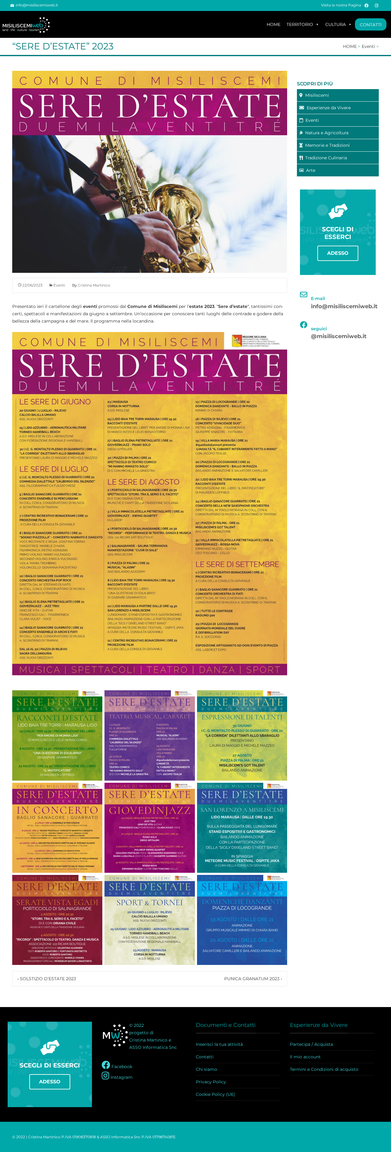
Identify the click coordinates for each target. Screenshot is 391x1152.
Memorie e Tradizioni (326, 145)
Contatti (205, 1057)
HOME (273, 24)
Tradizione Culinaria (325, 158)
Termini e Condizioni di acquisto (324, 1069)
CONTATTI (371, 24)
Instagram (121, 1077)
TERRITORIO (300, 24)
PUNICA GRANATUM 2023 (253, 978)
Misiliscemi (316, 95)
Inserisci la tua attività (219, 1044)
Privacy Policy (211, 1082)
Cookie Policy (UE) (215, 1094)
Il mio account (305, 1057)
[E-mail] (303, 294)
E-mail (318, 298)
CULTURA (335, 24)
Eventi (59, 285)
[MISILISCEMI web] (29, 24)
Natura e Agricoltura (326, 132)
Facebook (121, 1066)
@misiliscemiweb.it (339, 336)
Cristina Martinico (94, 285)
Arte (309, 170)
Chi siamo (206, 1069)
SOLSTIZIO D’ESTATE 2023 (46, 978)
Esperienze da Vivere (327, 107)
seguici (319, 328)
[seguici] (303, 324)
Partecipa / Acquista (311, 1044)
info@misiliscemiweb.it (37, 5)
